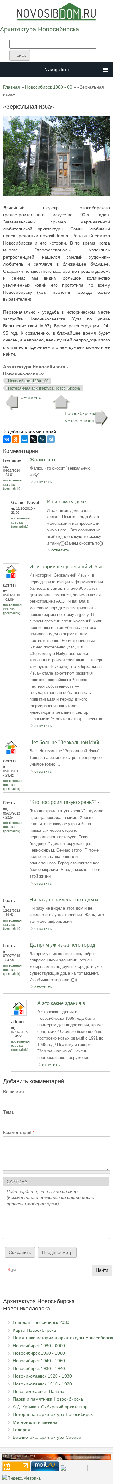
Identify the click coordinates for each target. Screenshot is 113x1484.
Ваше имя (13, 1091)
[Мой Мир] (24, 439)
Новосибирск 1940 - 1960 (39, 1360)
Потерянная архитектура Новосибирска (44, 388)
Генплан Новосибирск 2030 (41, 1322)
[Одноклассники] (15, 439)
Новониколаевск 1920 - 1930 (42, 1376)
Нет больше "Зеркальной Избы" (67, 742)
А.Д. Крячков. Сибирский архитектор (50, 1406)
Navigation (56, 69)
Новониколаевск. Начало (38, 1391)
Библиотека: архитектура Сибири (47, 1437)
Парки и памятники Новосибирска (48, 1398)
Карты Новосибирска (34, 1330)
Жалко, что (42, 459)
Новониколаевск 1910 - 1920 (42, 1383)
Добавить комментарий (32, 431)
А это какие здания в (61, 1003)
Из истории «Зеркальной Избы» (67, 566)
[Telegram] (51, 439)
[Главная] (56, 19)
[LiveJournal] (42, 439)
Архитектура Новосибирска (39, 29)
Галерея (21, 1429)
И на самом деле (66, 501)
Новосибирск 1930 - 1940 (39, 1368)
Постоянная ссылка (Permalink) (12, 484)
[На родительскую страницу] (61, 402)
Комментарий (18, 1132)
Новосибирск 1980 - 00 (48, 86)
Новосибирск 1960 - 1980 (39, 1353)
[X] (33, 439)
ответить (43, 481)
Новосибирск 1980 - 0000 (39, 1345)
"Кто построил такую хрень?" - (64, 802)
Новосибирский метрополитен (80, 417)
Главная (11, 86)
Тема (8, 1112)
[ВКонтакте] (7, 439)
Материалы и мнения (35, 1422)
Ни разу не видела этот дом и (64, 899)
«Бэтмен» (31, 397)
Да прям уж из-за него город (62, 945)
